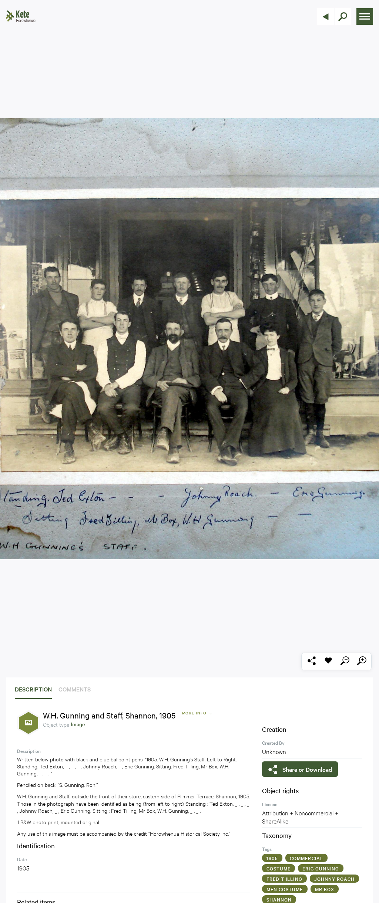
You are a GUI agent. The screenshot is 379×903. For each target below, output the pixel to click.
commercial (306, 858)
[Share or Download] (311, 661)
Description (33, 689)
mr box (324, 889)
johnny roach (334, 878)
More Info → (197, 713)
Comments (74, 689)
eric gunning (320, 868)
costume (278, 868)
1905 (272, 858)
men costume (284, 889)
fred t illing (284, 878)
